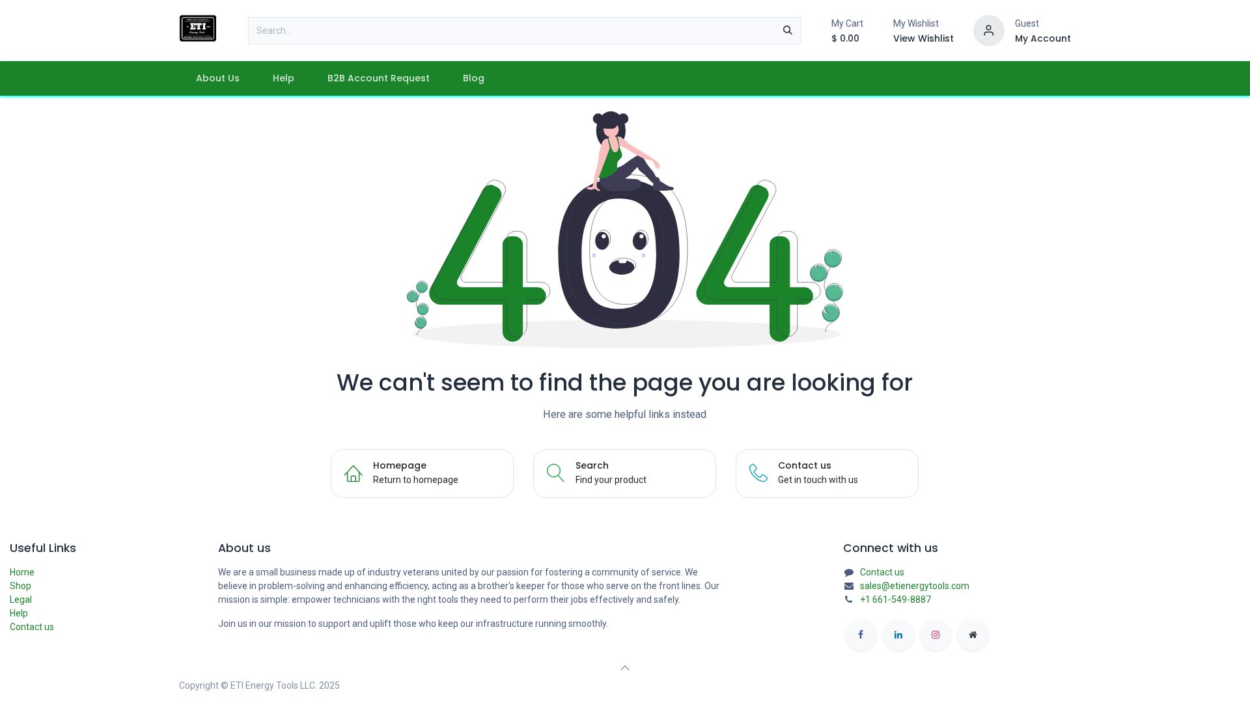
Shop (20, 586)
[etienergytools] (972, 634)
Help (19, 613)
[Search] (788, 31)
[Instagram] (935, 634)
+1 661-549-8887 (895, 599)
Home (22, 572)
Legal (21, 599)
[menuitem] (217, 78)
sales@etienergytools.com (914, 586)
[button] (625, 667)
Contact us (32, 627)
